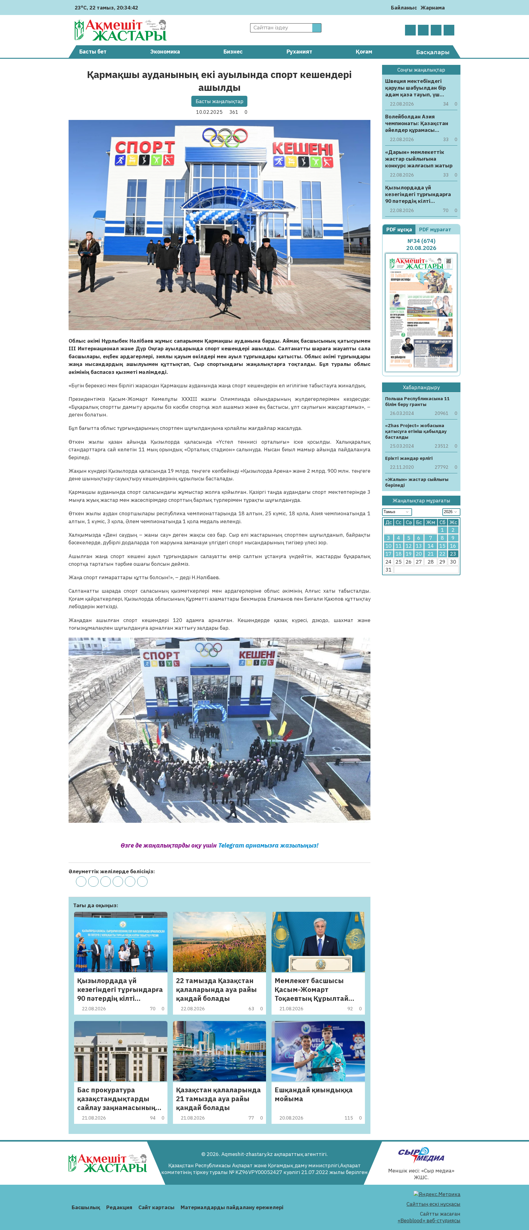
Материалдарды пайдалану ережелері (232, 1207)
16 (453, 546)
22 (442, 554)
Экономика (165, 51)
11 (399, 546)
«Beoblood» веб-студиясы (429, 1220)
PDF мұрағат (435, 229)
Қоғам (364, 51)
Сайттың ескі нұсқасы (433, 1204)
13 (419, 546)
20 (419, 554)
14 (431, 546)
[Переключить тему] (451, 7)
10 (388, 546)
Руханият (299, 51)
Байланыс (404, 7)
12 (409, 546)
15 (442, 546)
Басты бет (93, 51)
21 (431, 554)
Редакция (119, 1207)
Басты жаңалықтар (219, 101)
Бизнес (233, 51)
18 (399, 554)
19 (409, 554)
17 (388, 554)
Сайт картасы (156, 1207)
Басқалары (433, 52)
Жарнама (433, 7)
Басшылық (86, 1207)
